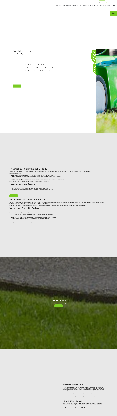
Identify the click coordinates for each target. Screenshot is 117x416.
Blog (95, 5)
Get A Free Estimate (13, 195)
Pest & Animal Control (84, 5)
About (60, 5)
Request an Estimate (107, 5)
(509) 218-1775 (102, 2)
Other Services (75, 5)
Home (57, 5)
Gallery (91, 5)
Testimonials (99, 5)
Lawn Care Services (67, 5)
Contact (114, 5)
